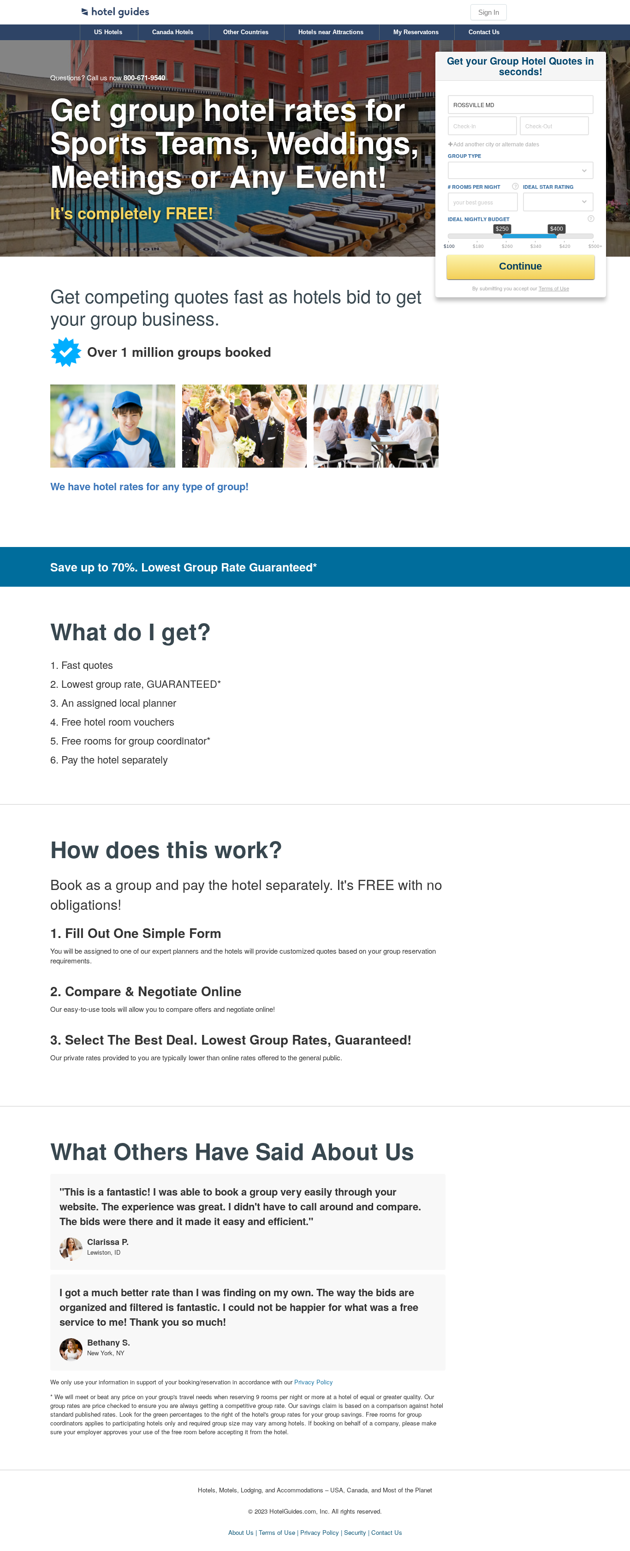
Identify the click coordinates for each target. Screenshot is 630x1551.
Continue (522, 266)
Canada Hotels (172, 32)
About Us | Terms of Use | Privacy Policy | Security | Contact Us (315, 1532)
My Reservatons (416, 32)
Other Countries (245, 32)
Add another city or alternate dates (495, 144)
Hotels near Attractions (330, 32)
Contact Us (484, 32)
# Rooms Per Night (474, 186)
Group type (464, 155)
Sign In (488, 12)
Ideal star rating (548, 186)
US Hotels (108, 32)
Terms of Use (554, 288)
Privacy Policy (313, 1381)
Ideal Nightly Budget (479, 219)
